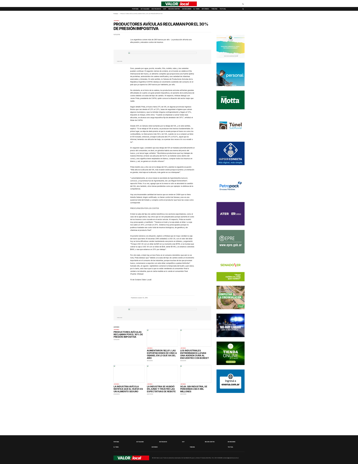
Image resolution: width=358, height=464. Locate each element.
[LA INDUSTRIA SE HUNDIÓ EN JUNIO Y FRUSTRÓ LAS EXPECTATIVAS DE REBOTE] (162, 374)
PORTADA (116, 441)
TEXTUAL (230, 447)
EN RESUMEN (231, 441)
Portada (116, 13)
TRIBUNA (192, 447)
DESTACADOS (163, 441)
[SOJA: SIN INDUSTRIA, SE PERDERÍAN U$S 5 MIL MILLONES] (195, 374)
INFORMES (116, 20)
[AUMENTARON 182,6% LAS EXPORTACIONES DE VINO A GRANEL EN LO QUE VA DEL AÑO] (162, 338)
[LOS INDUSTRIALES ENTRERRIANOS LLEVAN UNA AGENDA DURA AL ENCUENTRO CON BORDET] (195, 338)
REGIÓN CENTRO (210, 441)
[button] (243, 4)
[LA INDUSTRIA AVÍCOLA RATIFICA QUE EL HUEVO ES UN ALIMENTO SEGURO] (129, 374)
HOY (183, 441)
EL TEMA (116, 447)
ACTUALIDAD (140, 441)
